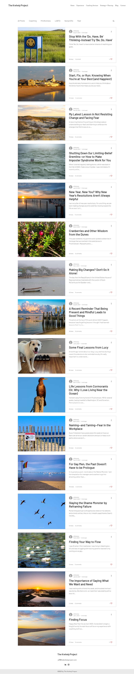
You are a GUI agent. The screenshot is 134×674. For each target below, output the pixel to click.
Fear (79, 21)
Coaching (33, 21)
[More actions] (112, 31)
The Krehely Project (18, 5)
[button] (114, 21)
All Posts (21, 21)
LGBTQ (57, 21)
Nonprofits (68, 21)
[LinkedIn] (65, 665)
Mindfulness (46, 21)
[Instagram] (69, 665)
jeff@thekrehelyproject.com (67, 660)
